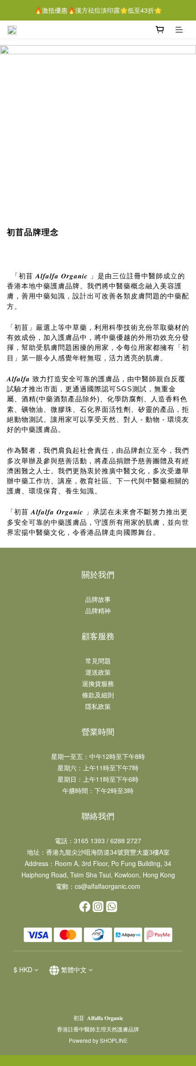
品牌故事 (98, 599)
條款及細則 (98, 694)
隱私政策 (98, 706)
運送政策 (98, 671)
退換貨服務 (98, 683)
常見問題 (98, 660)
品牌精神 (98, 610)
